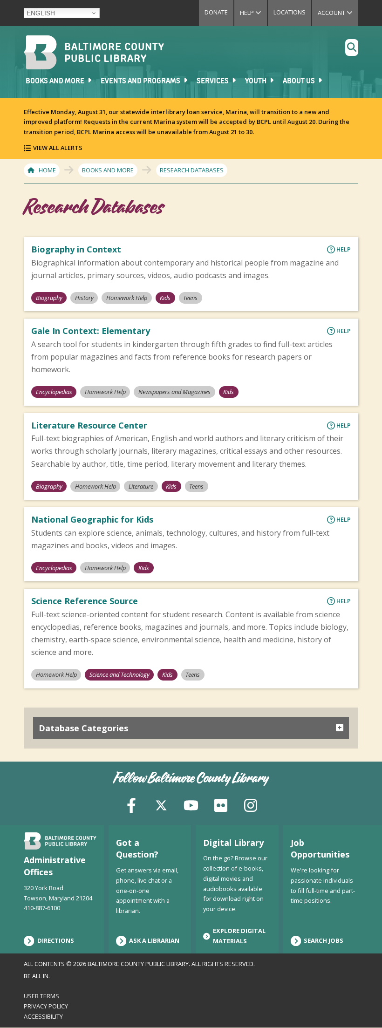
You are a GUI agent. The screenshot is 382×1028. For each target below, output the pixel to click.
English (41, 13)
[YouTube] (191, 804)
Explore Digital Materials (239, 935)
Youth (256, 81)
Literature (141, 486)
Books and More (56, 81)
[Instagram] (250, 804)
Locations (289, 12)
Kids (165, 297)
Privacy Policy (46, 1006)
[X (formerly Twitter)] (161, 804)
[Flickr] (220, 804)
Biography (49, 297)
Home (47, 170)
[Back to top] (359, 1003)
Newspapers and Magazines (174, 392)
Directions (55, 940)
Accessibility (43, 1016)
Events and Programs (141, 81)
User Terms (41, 996)
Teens (190, 297)
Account (338, 12)
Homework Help (126, 297)
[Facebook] (131, 804)
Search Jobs (323, 940)
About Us (299, 81)
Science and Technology (119, 674)
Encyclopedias (54, 392)
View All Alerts (57, 147)
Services (213, 81)
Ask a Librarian (154, 940)
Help (253, 12)
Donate (216, 12)
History (84, 297)
